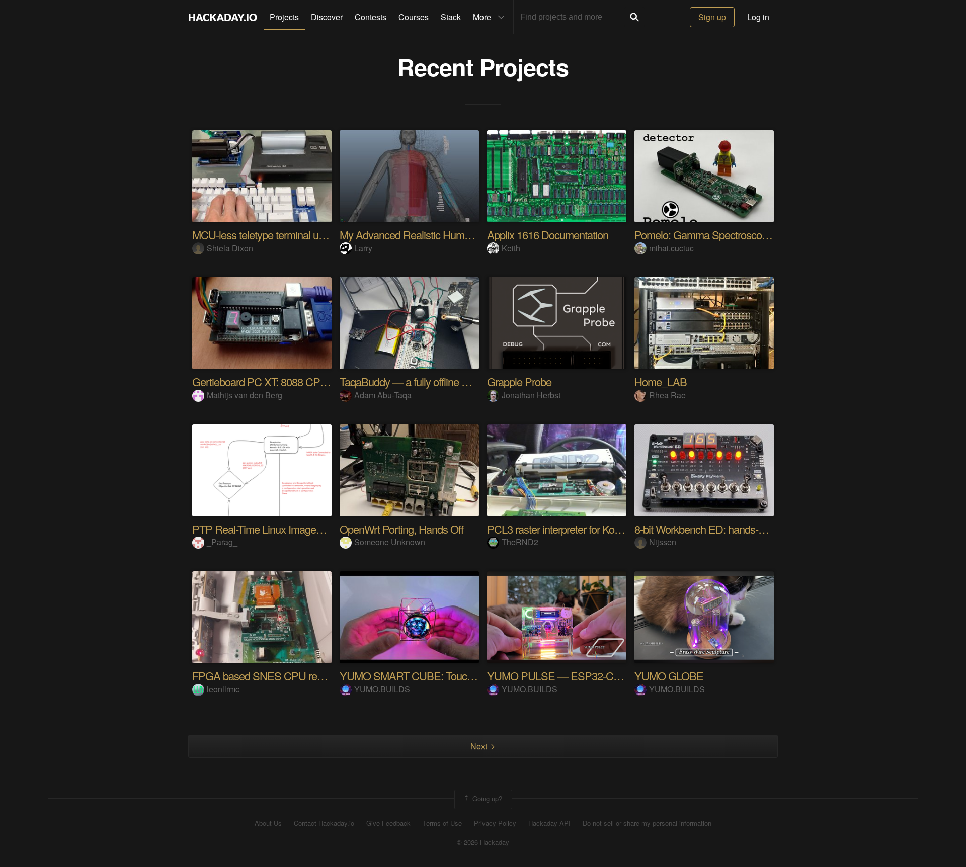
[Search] (634, 17)
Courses (413, 17)
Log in (758, 17)
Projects (284, 17)
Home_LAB (660, 381)
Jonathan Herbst (531, 395)
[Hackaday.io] (223, 17)
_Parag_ (222, 542)
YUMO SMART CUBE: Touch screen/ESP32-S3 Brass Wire (473, 675)
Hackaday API (549, 823)
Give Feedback (388, 823)
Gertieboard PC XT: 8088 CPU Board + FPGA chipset (311, 381)
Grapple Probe (519, 381)
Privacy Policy (495, 823)
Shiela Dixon (230, 248)
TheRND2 (520, 542)
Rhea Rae (667, 395)
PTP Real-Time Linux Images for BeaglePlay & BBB (306, 529)
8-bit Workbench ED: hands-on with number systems (749, 529)
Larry (363, 248)
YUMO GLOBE (668, 675)
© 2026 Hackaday (483, 842)
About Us (268, 823)
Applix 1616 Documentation (547, 234)
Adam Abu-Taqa (383, 395)
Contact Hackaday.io (324, 823)
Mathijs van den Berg (244, 395)
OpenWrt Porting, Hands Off (401, 529)
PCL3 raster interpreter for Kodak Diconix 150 (586, 529)
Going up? (486, 798)
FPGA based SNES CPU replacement (277, 675)
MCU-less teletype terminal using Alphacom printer (303, 234)
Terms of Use (442, 823)
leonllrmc (223, 689)
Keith (511, 248)
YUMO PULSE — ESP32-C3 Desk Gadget (583, 675)
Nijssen (662, 542)
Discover (327, 17)
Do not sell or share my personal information (647, 823)
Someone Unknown (389, 542)
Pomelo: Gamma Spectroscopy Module (721, 234)
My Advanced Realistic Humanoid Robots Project (448, 234)
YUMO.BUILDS (382, 689)
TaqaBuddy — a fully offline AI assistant (426, 381)
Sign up (712, 17)
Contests (370, 17)
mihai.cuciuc (671, 248)
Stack (451, 17)
